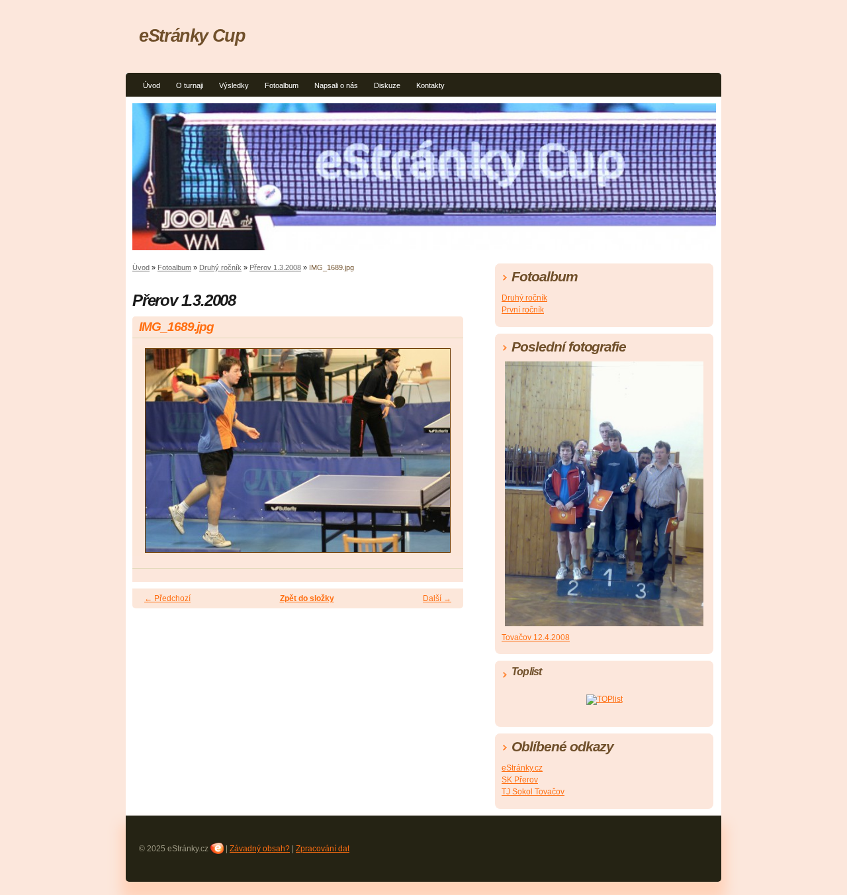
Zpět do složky (307, 598)
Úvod (151, 85)
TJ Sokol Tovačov (533, 791)
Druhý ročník (220, 267)
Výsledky (234, 85)
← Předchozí (167, 598)
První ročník (523, 309)
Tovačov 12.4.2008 (536, 637)
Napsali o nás (336, 85)
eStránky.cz (522, 768)
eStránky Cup (192, 35)
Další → (437, 598)
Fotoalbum (281, 85)
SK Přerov (520, 779)
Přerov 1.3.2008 (275, 267)
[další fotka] (442, 456)
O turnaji (189, 85)
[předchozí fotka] (154, 456)
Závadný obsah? (260, 848)
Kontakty (430, 85)
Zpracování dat (322, 848)
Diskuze (387, 85)
